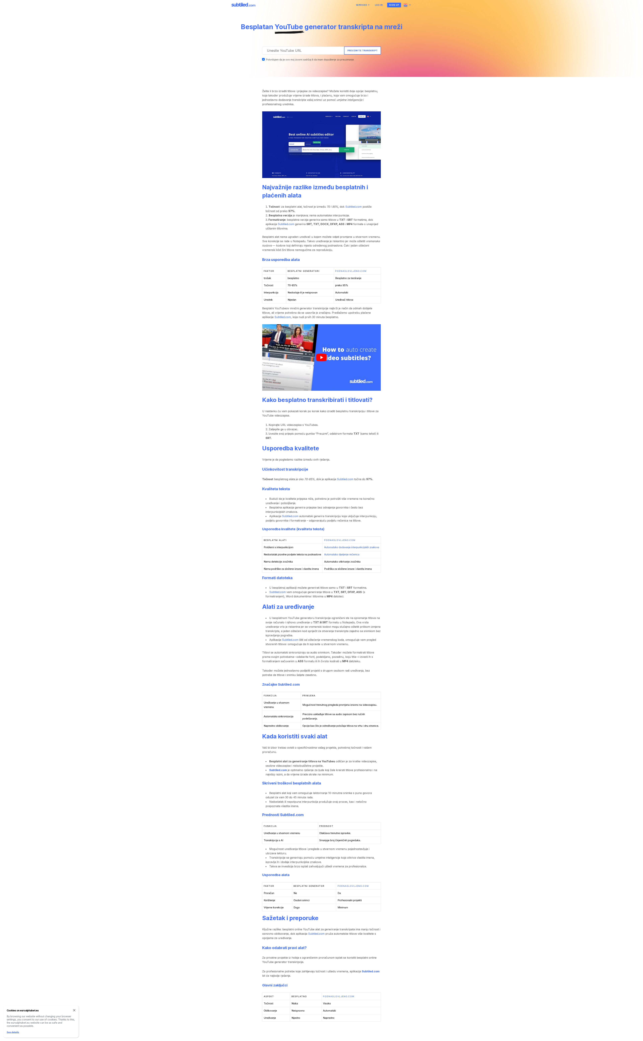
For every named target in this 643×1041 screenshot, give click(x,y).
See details (13, 1032)
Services (361, 5)
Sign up (394, 5)
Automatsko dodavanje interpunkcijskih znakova (351, 547)
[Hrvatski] (408, 5)
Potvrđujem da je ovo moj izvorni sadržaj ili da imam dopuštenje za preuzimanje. (310, 59)
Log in (379, 5)
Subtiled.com (353, 206)
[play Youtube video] (321, 357)
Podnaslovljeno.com (351, 271)
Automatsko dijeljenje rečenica (341, 554)
